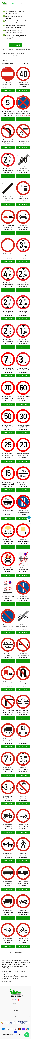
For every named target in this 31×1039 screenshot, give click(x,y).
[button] (29, 3)
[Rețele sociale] (29, 521)
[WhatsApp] (13, 3)
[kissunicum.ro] (5, 3)
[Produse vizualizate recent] (29, 517)
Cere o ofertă (15, 45)
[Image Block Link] (8, 1022)
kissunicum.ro (9, 1034)
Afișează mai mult (6, 981)
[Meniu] (25, 3)
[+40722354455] (17, 3)
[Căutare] (21, 3)
